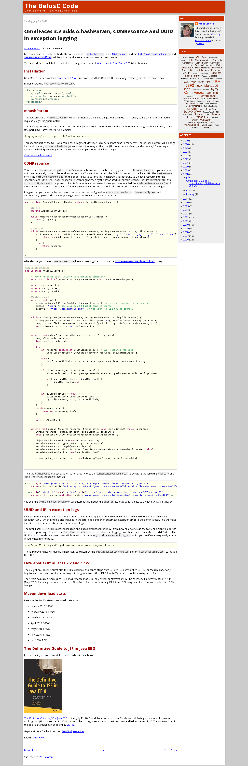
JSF (216, 81)
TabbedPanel (208, 112)
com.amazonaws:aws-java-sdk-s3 (135, 261)
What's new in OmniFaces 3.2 (113, 63)
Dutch (199, 70)
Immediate (209, 78)
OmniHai (212, 92)
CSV (190, 65)
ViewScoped (192, 124)
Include (219, 78)
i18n (200, 78)
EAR (207, 70)
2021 (186, 162)
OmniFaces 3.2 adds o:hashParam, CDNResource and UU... (203, 183)
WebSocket (207, 125)
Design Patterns (202, 68)
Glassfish (213, 76)
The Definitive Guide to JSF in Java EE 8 (45, 718)
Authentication (214, 57)
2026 (186, 144)
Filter (197, 75)
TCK (217, 112)
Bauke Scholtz (206, 23)
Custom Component (204, 65)
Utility (195, 119)
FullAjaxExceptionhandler (154, 54)
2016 (186, 202)
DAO (217, 65)
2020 (186, 166)
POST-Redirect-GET (210, 99)
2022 (186, 159)
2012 (186, 217)
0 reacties (78, 731)
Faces (188, 75)
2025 (186, 148)
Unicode (188, 117)
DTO (190, 70)
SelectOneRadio (210, 106)
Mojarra (206, 89)
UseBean (214, 117)
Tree (207, 115)
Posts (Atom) (46, 757)
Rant (208, 101)
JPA (208, 82)
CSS (184, 65)
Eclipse (215, 70)
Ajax (203, 57)
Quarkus (200, 101)
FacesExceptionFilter (37, 57)
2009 (186, 228)
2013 (186, 213)
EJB (184, 73)
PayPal (200, 43)
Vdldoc (212, 123)
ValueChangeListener (197, 122)
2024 (186, 151)
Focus (204, 76)
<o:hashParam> (95, 54)
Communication (202, 60)
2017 (186, 198)
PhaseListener (191, 98)
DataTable (187, 67)
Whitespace (196, 128)
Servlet (192, 109)
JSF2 (189, 85)
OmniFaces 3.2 (32, 48)
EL (189, 73)
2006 (186, 239)
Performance (207, 96)
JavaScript (189, 82)
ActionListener (188, 57)
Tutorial (216, 114)
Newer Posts (31, 750)
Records (216, 101)
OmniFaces (39, 737)
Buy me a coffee (203, 40)
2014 (186, 209)
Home (101, 750)
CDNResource (119, 54)
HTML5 (193, 78)
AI (197, 57)
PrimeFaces (189, 101)
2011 (186, 221)
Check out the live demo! (38, 155)
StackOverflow (192, 111)
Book (183, 60)
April (188, 190)
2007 (186, 235)
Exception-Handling (200, 73)
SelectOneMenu (194, 106)
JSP (199, 85)
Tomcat (199, 114)
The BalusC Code (51, 6)
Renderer (190, 103)
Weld (217, 125)
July (188, 177)
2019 (186, 170)
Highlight (184, 78)
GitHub (70, 724)
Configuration (202, 63)
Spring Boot (210, 109)
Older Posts (170, 750)
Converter (214, 63)
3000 (186, 140)
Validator (205, 119)
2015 (186, 206)
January (190, 194)
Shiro (201, 109)
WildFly (207, 127)
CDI (190, 60)
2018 (186, 174)
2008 (186, 232)
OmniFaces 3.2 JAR (67, 78)
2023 (186, 155)
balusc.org (215, 34)
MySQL (215, 89)
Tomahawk (187, 114)
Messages (197, 89)
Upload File (202, 117)
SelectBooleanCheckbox (207, 104)
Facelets (216, 72)
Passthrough (192, 96)
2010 (186, 224)
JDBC (201, 82)
